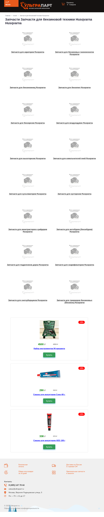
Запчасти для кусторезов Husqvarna (74, 194)
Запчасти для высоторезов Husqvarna (28, 158)
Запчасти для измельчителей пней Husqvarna (74, 158)
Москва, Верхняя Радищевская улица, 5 (25, 492)
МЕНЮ (7, 5)
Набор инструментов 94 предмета (49, 348)
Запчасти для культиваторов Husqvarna (27, 194)
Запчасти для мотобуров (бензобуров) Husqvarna (74, 230)
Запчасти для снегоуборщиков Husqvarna (27, 300)
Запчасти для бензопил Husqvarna (74, 87)
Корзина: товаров (71, 4)
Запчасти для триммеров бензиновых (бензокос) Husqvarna (74, 301)
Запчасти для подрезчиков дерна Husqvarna (27, 265)
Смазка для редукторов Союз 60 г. (49, 394)
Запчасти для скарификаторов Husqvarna (74, 265)
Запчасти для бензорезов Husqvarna (28, 123)
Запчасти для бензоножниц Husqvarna (28, 87)
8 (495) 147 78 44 (16, 485)
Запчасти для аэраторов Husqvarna (27, 52)
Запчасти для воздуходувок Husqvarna (74, 123)
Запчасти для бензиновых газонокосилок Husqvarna (74, 53)
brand (15, 15)
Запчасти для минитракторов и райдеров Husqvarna (27, 230)
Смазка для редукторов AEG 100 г (49, 440)
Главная (7, 15)
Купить (49, 355)
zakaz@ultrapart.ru (16, 489)
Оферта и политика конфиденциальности (21, 508)
